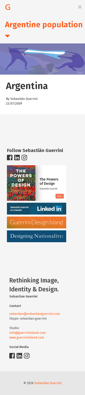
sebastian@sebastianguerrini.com (34, 314)
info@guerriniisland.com (27, 333)
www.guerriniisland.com (26, 337)
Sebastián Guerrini (48, 383)
